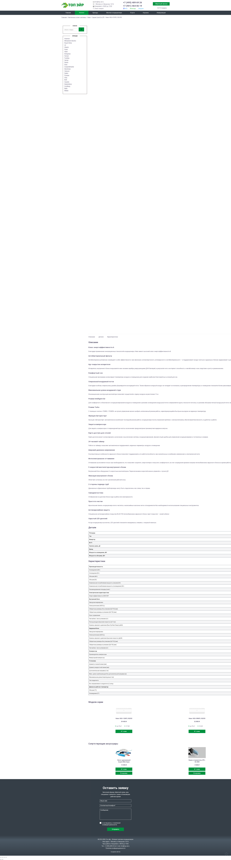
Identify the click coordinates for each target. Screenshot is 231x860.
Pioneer (66, 75)
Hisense (67, 38)
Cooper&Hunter (69, 67)
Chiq (65, 77)
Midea (66, 90)
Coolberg (67, 86)
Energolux (67, 54)
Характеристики (112, 337)
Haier (89, 17)
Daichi (66, 62)
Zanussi (66, 71)
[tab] (91, 336)
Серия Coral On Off (98, 17)
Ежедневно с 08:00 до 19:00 (103, 6)
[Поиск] (81, 29)
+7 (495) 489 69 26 (132, 2)
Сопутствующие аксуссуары (103, 743)
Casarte (66, 82)
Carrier (66, 60)
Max (126, 8)
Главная (68, 13)
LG (65, 45)
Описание (91, 337)
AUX (65, 80)
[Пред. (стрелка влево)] (0, 859)
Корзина (146, 13)
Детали (101, 337)
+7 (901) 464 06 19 (132, 6)
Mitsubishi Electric (70, 41)
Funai (66, 49)
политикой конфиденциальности (111, 824)
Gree (65, 64)
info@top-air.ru (99, 2)
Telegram (141, 8)
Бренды (95, 13)
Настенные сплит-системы (77, 17)
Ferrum (66, 56)
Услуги (132, 13)
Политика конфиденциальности (115, 848)
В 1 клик (124, 731)
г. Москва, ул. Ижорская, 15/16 (104, 4)
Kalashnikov (68, 84)
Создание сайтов (115, 851)
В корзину (123, 773)
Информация (161, 13)
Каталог (81, 13)
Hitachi (66, 47)
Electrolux (67, 69)
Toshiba (66, 58)
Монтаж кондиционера (114, 13)
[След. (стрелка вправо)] (2, 859)
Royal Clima (68, 43)
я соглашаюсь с (111, 824)
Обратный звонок (161, 4)
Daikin (66, 73)
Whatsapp (133, 8)
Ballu (65, 88)
